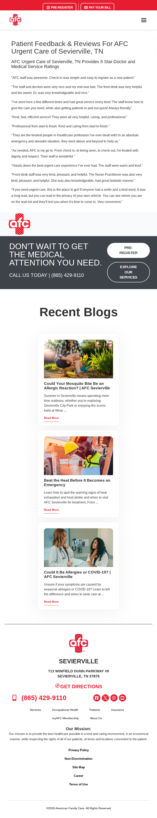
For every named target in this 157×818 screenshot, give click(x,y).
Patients (95, 709)
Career (78, 775)
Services (35, 709)
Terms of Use (78, 784)
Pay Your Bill (99, 7)
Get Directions (81, 686)
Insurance (117, 709)
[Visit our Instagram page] (114, 697)
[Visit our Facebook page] (96, 697)
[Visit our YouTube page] (122, 697)
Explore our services (128, 272)
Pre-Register (61, 7)
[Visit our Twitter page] (105, 697)
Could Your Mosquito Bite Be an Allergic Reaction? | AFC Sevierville (77, 385)
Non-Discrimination (78, 758)
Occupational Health (65, 709)
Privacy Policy (78, 750)
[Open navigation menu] (144, 20)
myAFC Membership (65, 718)
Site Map (78, 767)
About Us (96, 718)
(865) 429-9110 (67, 275)
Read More (51, 417)
